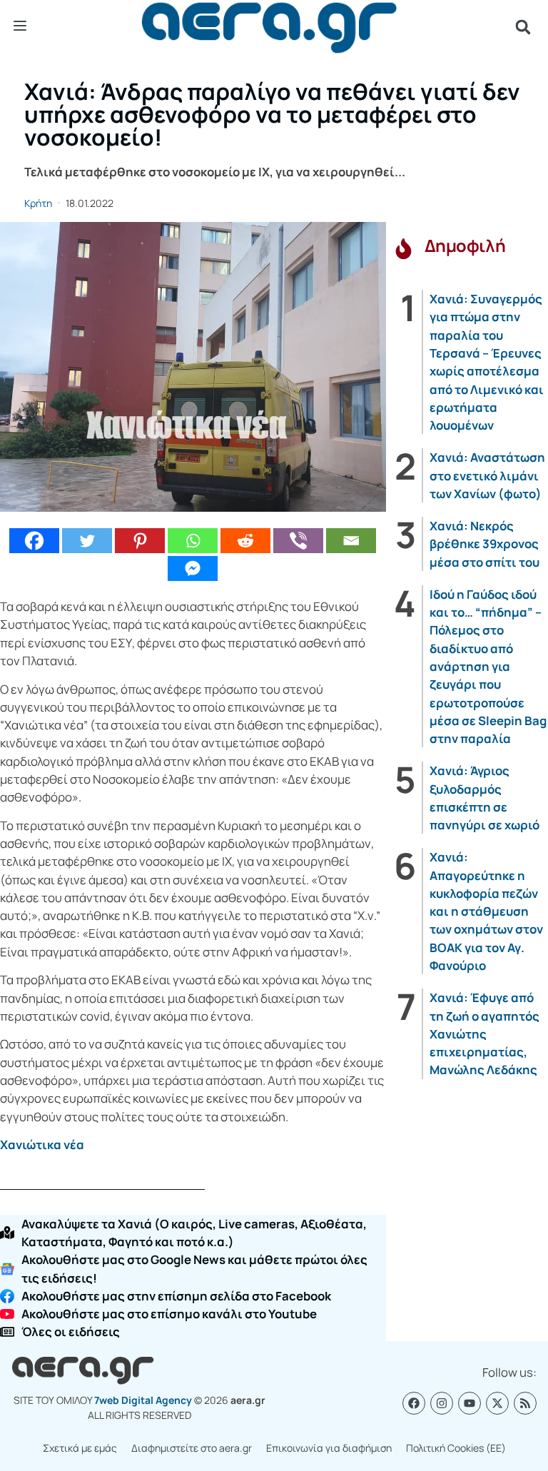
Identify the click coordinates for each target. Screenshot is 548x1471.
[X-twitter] (497, 1403)
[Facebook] (34, 540)
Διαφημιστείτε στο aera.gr (191, 1448)
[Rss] (525, 1403)
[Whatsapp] (193, 540)
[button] (523, 27)
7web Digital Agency (143, 1400)
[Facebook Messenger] (193, 568)
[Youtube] (469, 1403)
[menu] (20, 26)
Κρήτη (38, 203)
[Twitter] (87, 540)
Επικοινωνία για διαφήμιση (329, 1448)
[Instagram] (441, 1403)
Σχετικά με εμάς (80, 1448)
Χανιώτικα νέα (42, 1144)
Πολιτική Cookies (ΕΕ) (456, 1448)
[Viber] (298, 540)
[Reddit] (245, 540)
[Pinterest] (140, 540)
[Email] (351, 540)
